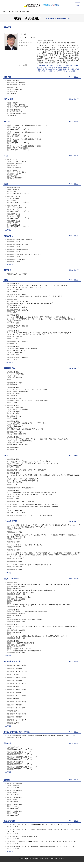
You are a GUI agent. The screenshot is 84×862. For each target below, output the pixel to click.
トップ (5, 11)
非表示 (76, 77)
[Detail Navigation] (77, 4)
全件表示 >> (9, 230)
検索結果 (15, 11)
